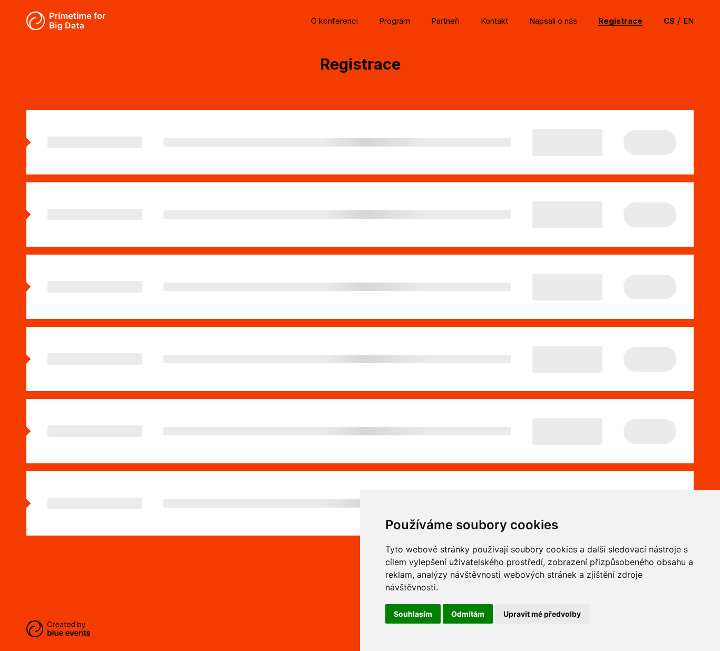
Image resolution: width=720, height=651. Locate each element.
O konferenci (334, 21)
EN (688, 21)
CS (669, 21)
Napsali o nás (553, 21)
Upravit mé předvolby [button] (542, 613)
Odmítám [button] (467, 613)
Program (394, 21)
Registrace (620, 21)
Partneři (445, 21)
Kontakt (494, 21)
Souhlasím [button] (413, 613)
